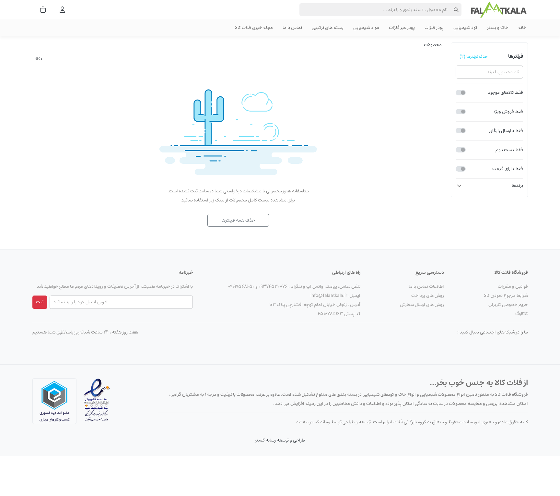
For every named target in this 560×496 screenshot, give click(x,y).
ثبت (39, 302)
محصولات (433, 45)
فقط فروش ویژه (508, 111)
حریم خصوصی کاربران (508, 304)
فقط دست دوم (509, 150)
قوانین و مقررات (513, 286)
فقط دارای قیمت (507, 169)
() (474, 56)
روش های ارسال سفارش (422, 304)
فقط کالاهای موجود (505, 93)
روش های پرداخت (427, 295)
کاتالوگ (521, 314)
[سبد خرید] (41, 10)
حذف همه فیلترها (238, 220)
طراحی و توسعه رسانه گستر (280, 440)
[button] (489, 185)
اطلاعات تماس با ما (426, 286)
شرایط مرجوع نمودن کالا (506, 295)
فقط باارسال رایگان (506, 131)
